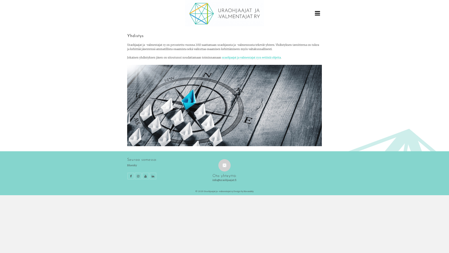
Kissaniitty (249, 191)
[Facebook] (131, 176)
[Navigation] (317, 13)
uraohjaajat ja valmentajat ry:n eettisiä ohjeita (251, 57)
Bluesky (132, 165)
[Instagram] (138, 176)
